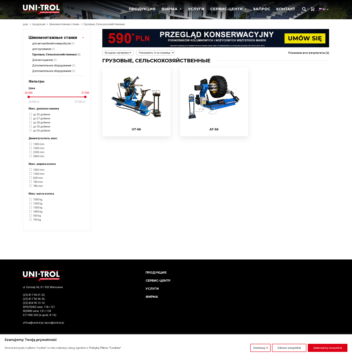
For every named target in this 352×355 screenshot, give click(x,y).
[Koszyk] (313, 9)
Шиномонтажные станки (64, 24)
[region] (176, 344)
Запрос (261, 9)
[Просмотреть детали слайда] (215, 38)
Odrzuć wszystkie (289, 347)
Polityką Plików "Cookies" (105, 347)
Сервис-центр (226, 9)
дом (25, 24)
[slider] (28, 97)
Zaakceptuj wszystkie (327, 347)
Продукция (142, 9)
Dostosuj (259, 347)
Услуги (196, 9)
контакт (285, 9)
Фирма (169, 9)
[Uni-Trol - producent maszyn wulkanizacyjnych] (48, 9)
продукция (38, 24)
